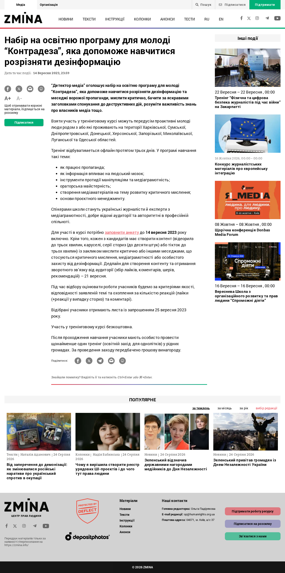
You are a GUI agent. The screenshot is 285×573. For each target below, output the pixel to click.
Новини (66, 19)
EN (221, 19)
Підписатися (235, 4)
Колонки (142, 19)
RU (206, 19)
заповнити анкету (122, 232)
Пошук (206, 4)
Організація (49, 4)
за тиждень (201, 408)
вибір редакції (266, 408)
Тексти (89, 19)
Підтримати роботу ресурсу (252, 511)
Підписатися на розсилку (253, 524)
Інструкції (114, 19)
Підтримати (265, 4)
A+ (7, 98)
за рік (244, 408)
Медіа (20, 4)
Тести (189, 19)
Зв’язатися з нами (253, 536)
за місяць (225, 408)
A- (19, 98)
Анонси (167, 19)
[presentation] (12, 430)
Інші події (248, 38)
